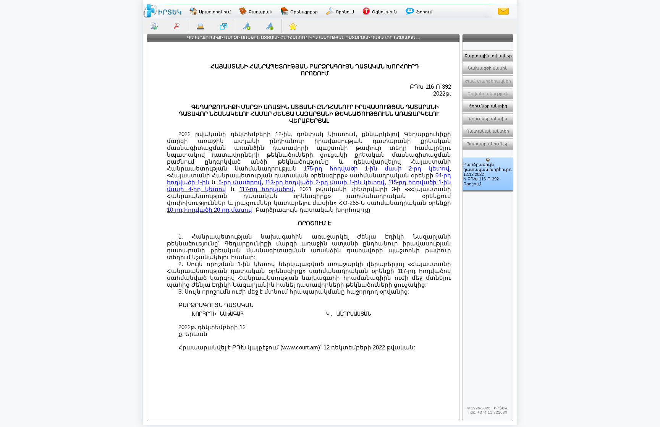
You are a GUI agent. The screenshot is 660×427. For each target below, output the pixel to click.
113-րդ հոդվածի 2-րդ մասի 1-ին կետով (325, 182)
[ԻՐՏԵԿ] (162, 11)
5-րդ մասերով (240, 182)
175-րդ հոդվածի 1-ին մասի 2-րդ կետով (377, 168)
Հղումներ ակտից (488, 106)
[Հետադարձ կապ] (503, 11)
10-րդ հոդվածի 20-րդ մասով (209, 209)
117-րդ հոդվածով (266, 189)
